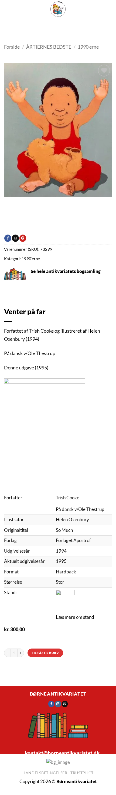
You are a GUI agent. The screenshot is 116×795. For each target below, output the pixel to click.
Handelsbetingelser (44, 772)
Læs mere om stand (75, 617)
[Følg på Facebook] (51, 704)
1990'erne (88, 47)
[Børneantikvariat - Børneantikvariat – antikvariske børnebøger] (58, 9)
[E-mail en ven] (15, 238)
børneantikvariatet (58, 694)
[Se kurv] (82, 24)
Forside (12, 47)
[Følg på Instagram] (58, 704)
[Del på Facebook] (7, 238)
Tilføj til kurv (45, 653)
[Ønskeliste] (68, 24)
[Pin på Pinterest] (22, 238)
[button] (40, 24)
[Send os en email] (65, 704)
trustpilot (82, 772)
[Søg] (56, 24)
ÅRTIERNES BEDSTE (48, 47)
